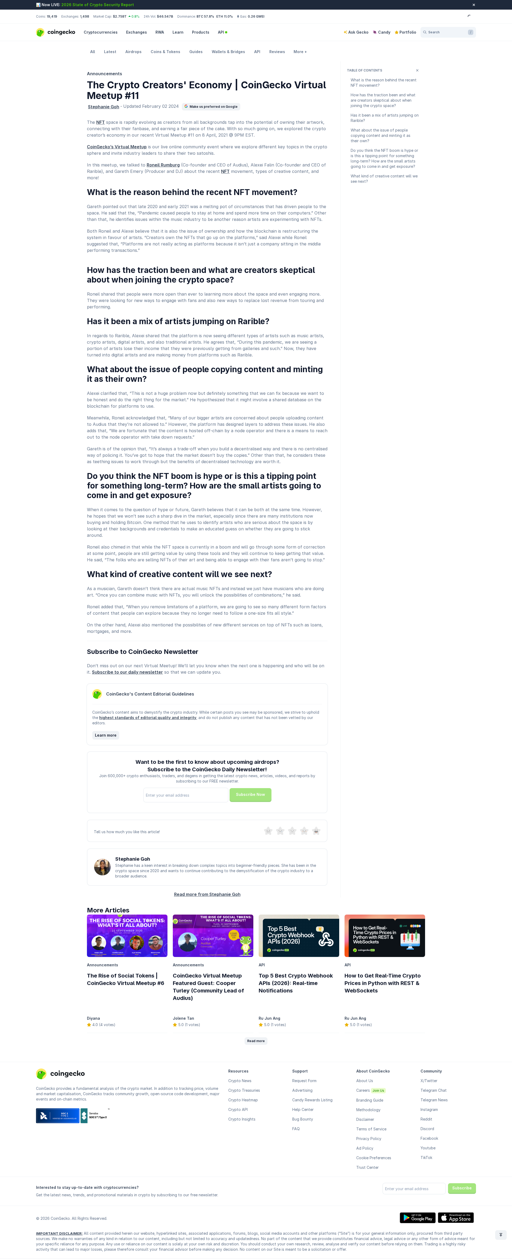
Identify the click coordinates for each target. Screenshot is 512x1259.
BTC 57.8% (205, 16)
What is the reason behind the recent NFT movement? (384, 83)
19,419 (52, 16)
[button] (211, 106)
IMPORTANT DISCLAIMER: (59, 1233)
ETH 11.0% (224, 16)
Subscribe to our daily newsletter (127, 672)
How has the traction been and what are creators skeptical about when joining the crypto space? (383, 100)
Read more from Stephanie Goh (207, 894)
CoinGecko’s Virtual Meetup (117, 146)
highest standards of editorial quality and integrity (147, 717)
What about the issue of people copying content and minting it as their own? (380, 135)
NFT (100, 122)
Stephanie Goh (103, 106)
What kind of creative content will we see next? (384, 179)
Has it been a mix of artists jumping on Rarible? (385, 118)
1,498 (84, 16)
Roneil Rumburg (163, 165)
